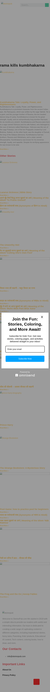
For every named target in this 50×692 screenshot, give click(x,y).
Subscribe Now (25, 359)
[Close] (42, 317)
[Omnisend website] (25, 373)
